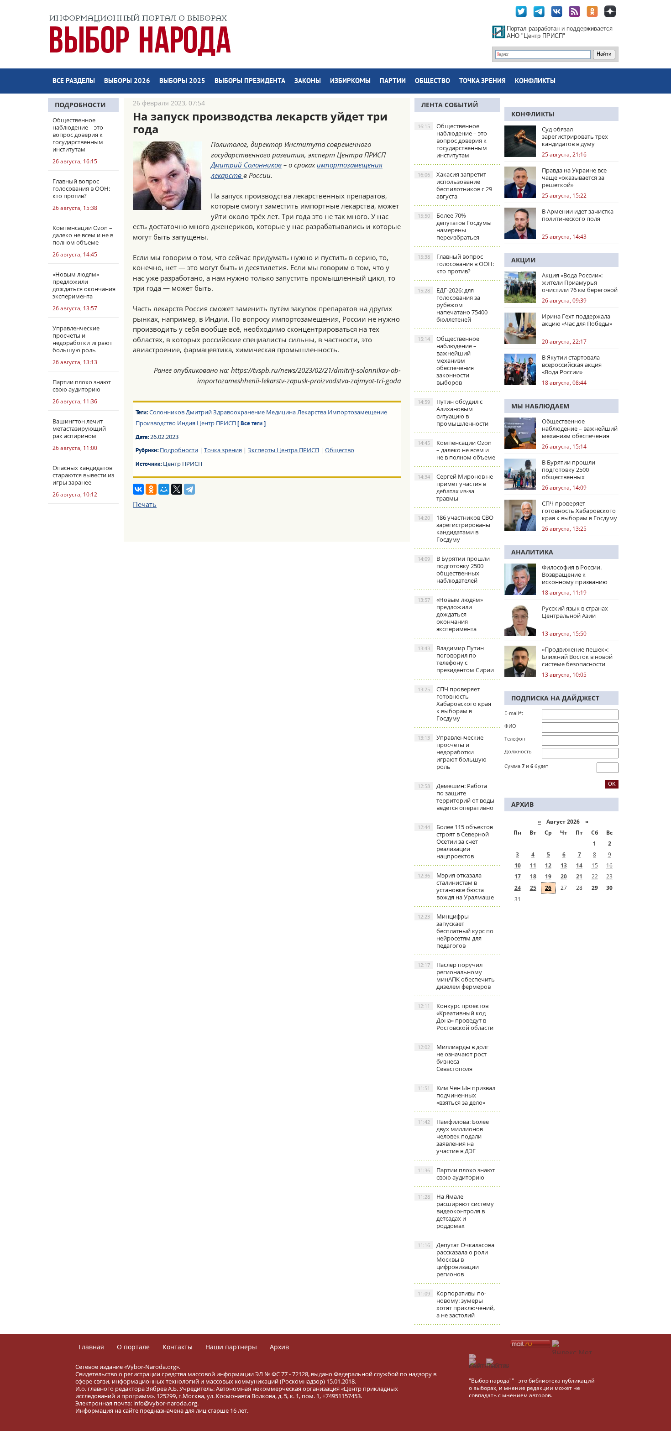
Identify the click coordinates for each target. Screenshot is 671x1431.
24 (517, 888)
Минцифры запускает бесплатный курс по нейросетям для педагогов (455, 931)
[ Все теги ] (251, 424)
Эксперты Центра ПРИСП (283, 450)
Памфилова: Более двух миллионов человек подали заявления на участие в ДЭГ (453, 1136)
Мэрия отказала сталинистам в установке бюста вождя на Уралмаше (456, 886)
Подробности (80, 104)
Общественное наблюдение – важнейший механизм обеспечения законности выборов (448, 360)
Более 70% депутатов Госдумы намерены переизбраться (455, 226)
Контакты (178, 1346)
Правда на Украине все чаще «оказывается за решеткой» (574, 177)
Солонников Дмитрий (180, 412)
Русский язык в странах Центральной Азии (575, 612)
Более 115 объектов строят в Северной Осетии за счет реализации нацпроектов (455, 841)
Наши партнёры (231, 1346)
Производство (156, 423)
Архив (279, 1346)
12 (548, 865)
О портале (133, 1346)
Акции (523, 260)
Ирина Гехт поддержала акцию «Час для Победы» (577, 320)
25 (533, 888)
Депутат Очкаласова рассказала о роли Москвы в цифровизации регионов (456, 1259)
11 (533, 865)
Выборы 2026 (127, 81)
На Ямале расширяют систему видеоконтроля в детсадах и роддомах (456, 1211)
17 (517, 876)
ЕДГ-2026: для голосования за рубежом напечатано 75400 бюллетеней (453, 305)
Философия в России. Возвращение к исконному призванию (575, 574)
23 (609, 876)
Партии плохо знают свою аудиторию (456, 1173)
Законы (307, 81)
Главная (91, 1346)
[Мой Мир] (163, 489)
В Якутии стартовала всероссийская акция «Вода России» (572, 365)
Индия (186, 423)
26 (548, 888)
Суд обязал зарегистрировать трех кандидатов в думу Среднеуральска (575, 136)
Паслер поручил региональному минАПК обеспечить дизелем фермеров (456, 976)
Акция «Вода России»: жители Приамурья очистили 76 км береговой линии (580, 282)
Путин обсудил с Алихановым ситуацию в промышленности (453, 412)
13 (564, 865)
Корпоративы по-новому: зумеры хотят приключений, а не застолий (456, 1304)
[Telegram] (189, 489)
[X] (176, 489)
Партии (393, 81)
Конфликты (535, 81)
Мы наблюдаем (540, 406)
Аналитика (532, 552)
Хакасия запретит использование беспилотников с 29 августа (455, 185)
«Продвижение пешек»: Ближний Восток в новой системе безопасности (577, 657)
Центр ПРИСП (216, 423)
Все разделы (73, 81)
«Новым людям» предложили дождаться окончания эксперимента (450, 614)
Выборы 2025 (182, 81)
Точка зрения (482, 81)
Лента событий (449, 104)
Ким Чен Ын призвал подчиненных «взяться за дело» (456, 1095)
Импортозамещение (357, 412)
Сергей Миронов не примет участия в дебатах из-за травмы (455, 487)
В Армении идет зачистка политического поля (577, 215)
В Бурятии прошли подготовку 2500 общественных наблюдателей (454, 569)
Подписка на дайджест (555, 698)
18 (533, 876)
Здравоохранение (239, 412)
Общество (432, 81)
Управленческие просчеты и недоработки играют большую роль (452, 752)
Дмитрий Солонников (246, 164)
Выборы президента (250, 81)
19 (548, 876)
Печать (145, 504)
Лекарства (311, 412)
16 (609, 865)
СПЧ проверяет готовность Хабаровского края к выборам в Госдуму (454, 703)
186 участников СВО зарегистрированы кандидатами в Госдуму (455, 528)
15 (595, 865)
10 (517, 865)
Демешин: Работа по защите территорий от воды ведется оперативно (456, 797)
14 (579, 865)
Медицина (281, 412)
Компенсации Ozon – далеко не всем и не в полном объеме (456, 450)
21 (579, 876)
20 (564, 876)
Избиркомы (350, 81)
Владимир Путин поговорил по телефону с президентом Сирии (456, 659)
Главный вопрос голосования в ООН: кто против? (456, 263)
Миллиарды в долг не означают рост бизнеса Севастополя (453, 1058)
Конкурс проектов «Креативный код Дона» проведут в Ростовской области (455, 1017)
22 (595, 876)
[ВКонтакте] (138, 489)
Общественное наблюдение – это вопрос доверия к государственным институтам (452, 140)
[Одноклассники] (151, 489)
